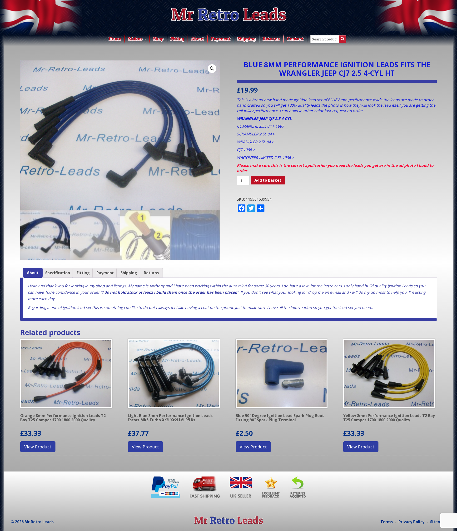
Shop (158, 39)
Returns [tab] (151, 272)
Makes (136, 39)
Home (115, 39)
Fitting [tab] (83, 272)
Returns (271, 39)
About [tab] (33, 272)
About (197, 39)
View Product (37, 447)
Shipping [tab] (128, 272)
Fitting (177, 39)
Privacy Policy (411, 521)
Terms (386, 521)
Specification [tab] (57, 272)
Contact (295, 39)
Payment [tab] (105, 272)
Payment (220, 39)
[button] (212, 68)
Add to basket (267, 180)
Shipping (246, 39)
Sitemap (438, 521)
